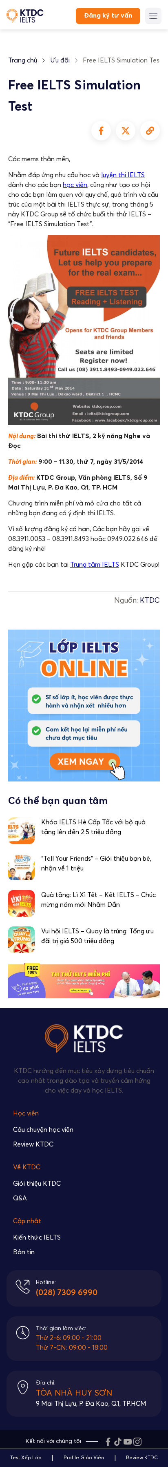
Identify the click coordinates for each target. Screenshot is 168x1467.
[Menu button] (153, 16)
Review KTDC (33, 1144)
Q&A (20, 1198)
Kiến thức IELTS (37, 1237)
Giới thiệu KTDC (37, 1183)
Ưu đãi (60, 60)
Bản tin (24, 1252)
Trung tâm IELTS (94, 564)
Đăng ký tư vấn (108, 15)
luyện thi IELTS (123, 175)
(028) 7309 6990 (66, 1293)
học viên (75, 185)
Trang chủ (22, 60)
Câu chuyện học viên (43, 1129)
